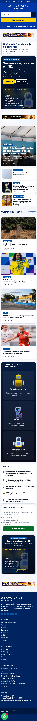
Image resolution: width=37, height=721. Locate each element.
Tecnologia (5, 640)
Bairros (3, 625)
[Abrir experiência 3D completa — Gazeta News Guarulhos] (18, 99)
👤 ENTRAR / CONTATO (18, 20)
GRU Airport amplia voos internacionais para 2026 (20, 487)
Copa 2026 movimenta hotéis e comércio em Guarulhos (17, 500)
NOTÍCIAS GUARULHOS (21, 26)
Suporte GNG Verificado (9, 681)
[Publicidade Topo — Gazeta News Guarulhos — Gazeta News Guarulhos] (18, 35)
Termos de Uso (6, 671)
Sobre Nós (4, 649)
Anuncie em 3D (21, 81)
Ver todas (32, 212)
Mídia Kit (4, 659)
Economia (4, 630)
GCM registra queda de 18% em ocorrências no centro (17, 494)
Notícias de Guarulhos (8, 622)
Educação (4, 637)
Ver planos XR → (27, 107)
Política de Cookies (7, 673)
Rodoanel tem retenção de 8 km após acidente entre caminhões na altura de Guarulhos (18, 473)
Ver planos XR (9, 81)
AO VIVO (8, 26)
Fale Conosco (5, 657)
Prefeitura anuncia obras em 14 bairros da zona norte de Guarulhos (19, 481)
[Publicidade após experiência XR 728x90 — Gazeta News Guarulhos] (18, 117)
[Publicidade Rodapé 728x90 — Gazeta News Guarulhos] (18, 584)
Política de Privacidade (9, 668)
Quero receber (19, 529)
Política (3, 627)
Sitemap (4, 686)
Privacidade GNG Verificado (10, 676)
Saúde (3, 635)
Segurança (5, 632)
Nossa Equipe (5, 651)
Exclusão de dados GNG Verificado (13, 683)
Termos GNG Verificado (9, 678)
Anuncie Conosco (7, 654)
